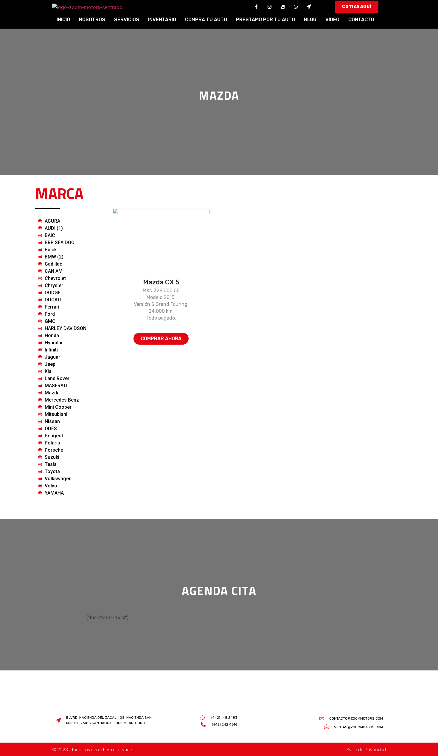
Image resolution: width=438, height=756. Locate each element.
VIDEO (332, 19)
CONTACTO (361, 19)
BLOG (310, 19)
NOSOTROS (92, 19)
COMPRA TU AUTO (206, 19)
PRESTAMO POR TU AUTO (265, 19)
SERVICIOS (126, 19)
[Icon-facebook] (256, 6)
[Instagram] (269, 6)
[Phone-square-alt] (282, 6)
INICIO (63, 19)
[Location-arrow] (308, 6)
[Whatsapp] (295, 6)
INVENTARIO (162, 19)
